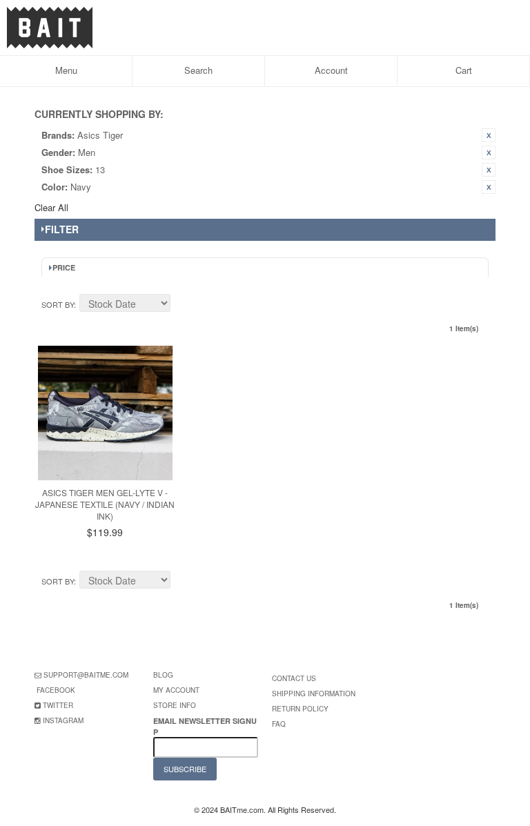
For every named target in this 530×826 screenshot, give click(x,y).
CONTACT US (294, 678)
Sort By (57, 304)
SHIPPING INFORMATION (313, 693)
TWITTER (58, 705)
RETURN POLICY (300, 709)
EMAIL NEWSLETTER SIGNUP (205, 726)
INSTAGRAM (63, 720)
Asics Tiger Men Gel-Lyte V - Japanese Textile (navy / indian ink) (105, 504)
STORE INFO (174, 705)
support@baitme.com (85, 675)
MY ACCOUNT (176, 690)
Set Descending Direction (183, 305)
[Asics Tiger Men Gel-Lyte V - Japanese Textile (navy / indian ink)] (105, 413)
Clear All (51, 207)
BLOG (163, 675)
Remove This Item (488, 135)
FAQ (279, 724)
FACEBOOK (56, 690)
